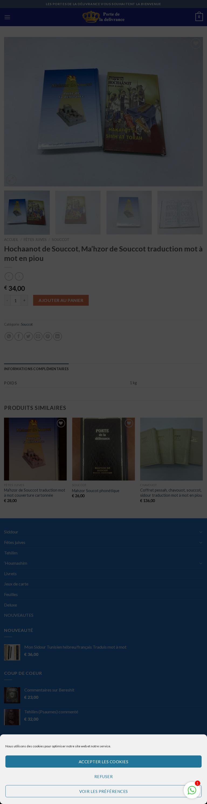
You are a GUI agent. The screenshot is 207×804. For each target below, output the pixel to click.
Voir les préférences (103, 791)
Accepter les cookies (103, 761)
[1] (192, 792)
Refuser (103, 776)
